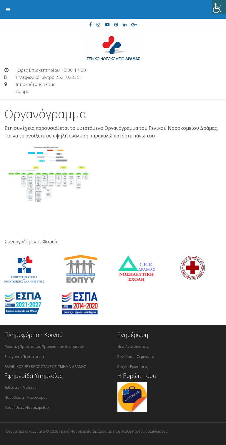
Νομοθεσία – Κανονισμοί (25, 397)
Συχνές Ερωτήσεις (132, 366)
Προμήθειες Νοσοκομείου (26, 407)
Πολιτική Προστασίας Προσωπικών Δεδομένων (44, 346)
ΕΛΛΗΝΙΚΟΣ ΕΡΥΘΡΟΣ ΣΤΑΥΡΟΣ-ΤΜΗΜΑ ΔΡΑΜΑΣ (45, 366)
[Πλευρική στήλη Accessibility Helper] (219, 7)
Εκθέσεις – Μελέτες (20, 387)
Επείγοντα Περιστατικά (24, 356)
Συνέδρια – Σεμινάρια (135, 356)
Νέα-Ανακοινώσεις (133, 346)
